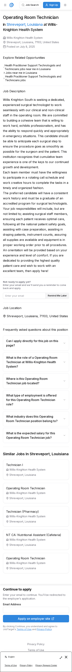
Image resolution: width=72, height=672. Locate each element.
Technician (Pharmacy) (22, 511)
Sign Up (53, 4)
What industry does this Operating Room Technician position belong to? (32, 419)
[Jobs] (11, 5)
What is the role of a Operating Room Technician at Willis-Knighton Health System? (31, 362)
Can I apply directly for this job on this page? (32, 343)
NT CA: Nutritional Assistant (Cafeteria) (33, 535)
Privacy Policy (44, 629)
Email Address (12, 604)
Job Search (32, 4)
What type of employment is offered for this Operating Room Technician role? (31, 400)
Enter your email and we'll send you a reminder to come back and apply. (34, 285)
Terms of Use (24, 629)
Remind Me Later (57, 295)
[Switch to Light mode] (65, 5)
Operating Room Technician (25, 488)
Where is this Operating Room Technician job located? (27, 381)
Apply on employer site (34, 618)
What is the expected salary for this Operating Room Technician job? (30, 435)
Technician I (14, 465)
